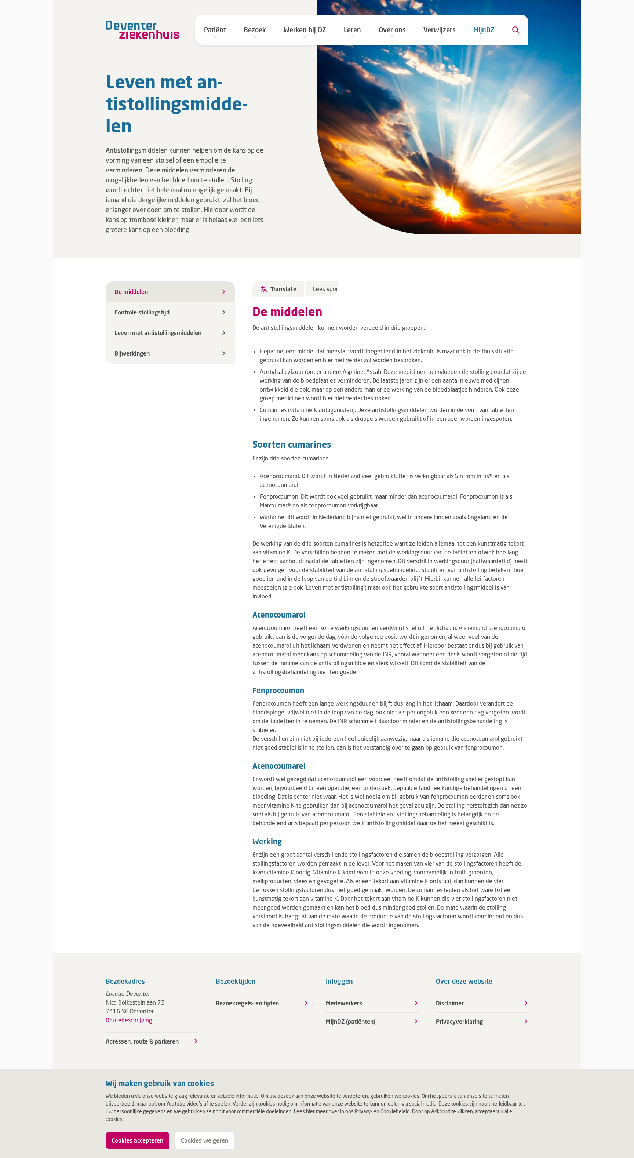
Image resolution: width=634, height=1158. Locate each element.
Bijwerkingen (132, 353)
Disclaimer (450, 1002)
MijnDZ (484, 30)
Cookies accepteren (137, 1140)
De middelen (131, 291)
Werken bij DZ (305, 30)
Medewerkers (344, 1002)
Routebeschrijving (129, 1019)
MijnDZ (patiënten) (350, 1021)
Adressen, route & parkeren (142, 1041)
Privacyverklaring (459, 1021)
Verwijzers (439, 30)
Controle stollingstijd (142, 312)
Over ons (392, 30)
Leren (352, 30)
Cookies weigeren (204, 1140)
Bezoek (255, 30)
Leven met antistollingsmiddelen (157, 332)
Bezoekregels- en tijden (247, 1002)
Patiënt (215, 30)
